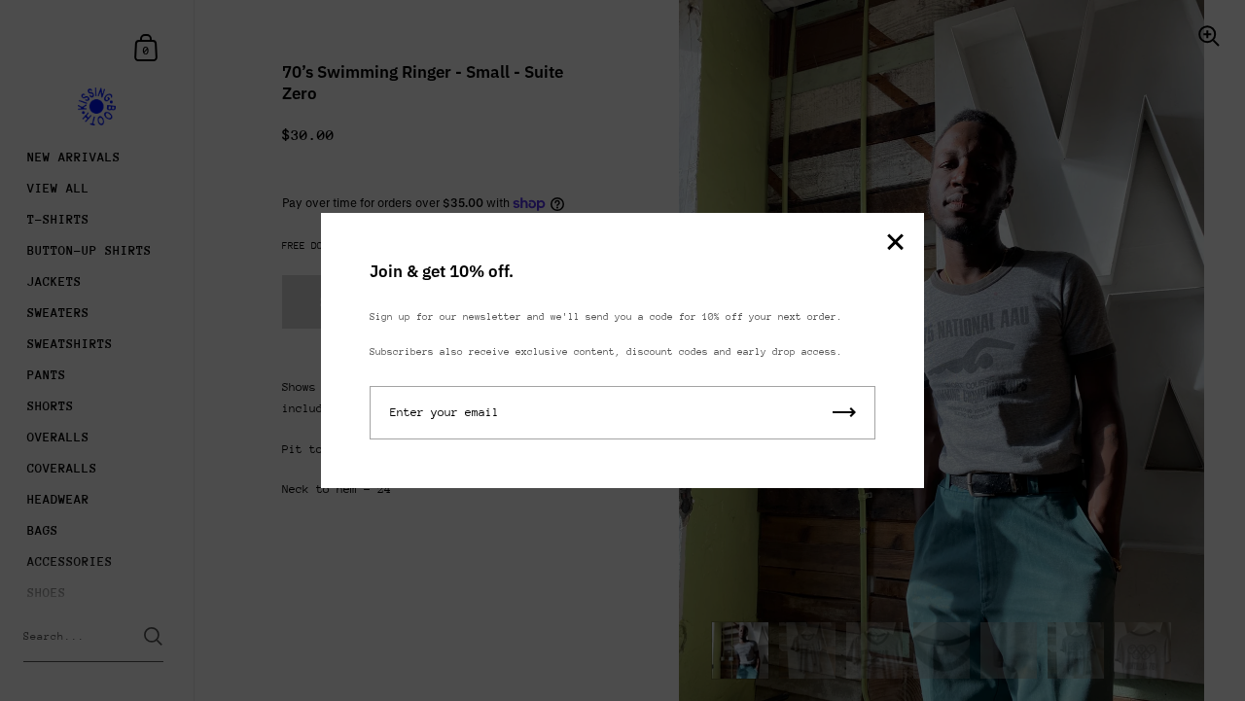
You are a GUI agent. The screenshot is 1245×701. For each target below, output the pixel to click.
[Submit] (844, 412)
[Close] (895, 243)
